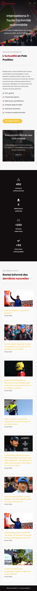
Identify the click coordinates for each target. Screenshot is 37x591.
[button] (30, 3)
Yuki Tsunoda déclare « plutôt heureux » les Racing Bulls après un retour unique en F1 (17, 499)
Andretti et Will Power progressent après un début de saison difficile (17, 571)
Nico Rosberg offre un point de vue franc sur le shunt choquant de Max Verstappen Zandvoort (17, 535)
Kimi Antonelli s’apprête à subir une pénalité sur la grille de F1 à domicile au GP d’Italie (17, 346)
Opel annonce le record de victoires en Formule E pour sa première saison (17, 421)
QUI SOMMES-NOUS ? (12, 121)
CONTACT (18, 154)
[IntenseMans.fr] (8, 3)
